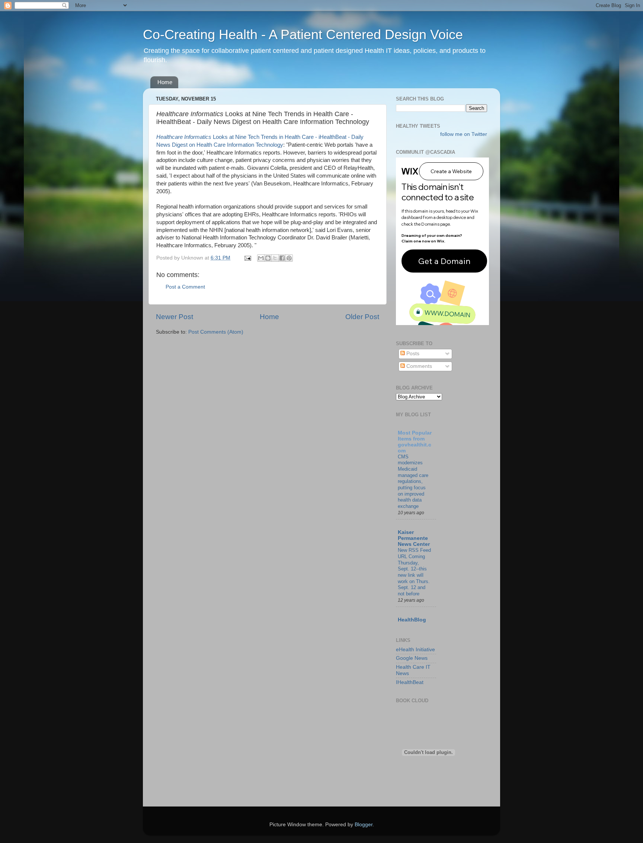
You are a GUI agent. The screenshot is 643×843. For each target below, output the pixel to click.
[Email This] (261, 258)
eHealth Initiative (415, 649)
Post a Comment (185, 287)
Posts (412, 353)
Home (164, 82)
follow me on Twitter (463, 134)
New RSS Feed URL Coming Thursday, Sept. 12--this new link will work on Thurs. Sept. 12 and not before (414, 572)
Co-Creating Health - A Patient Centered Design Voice (303, 34)
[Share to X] (275, 258)
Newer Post (174, 317)
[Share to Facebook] (282, 258)
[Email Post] (247, 258)
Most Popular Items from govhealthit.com (415, 442)
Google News (412, 658)
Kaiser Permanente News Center (414, 538)
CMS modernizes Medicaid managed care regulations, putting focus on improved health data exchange (413, 481)
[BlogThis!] (268, 258)
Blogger (363, 824)
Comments (418, 366)
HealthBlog (412, 620)
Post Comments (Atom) (215, 332)
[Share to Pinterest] (289, 258)
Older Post (362, 317)
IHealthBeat (409, 682)
